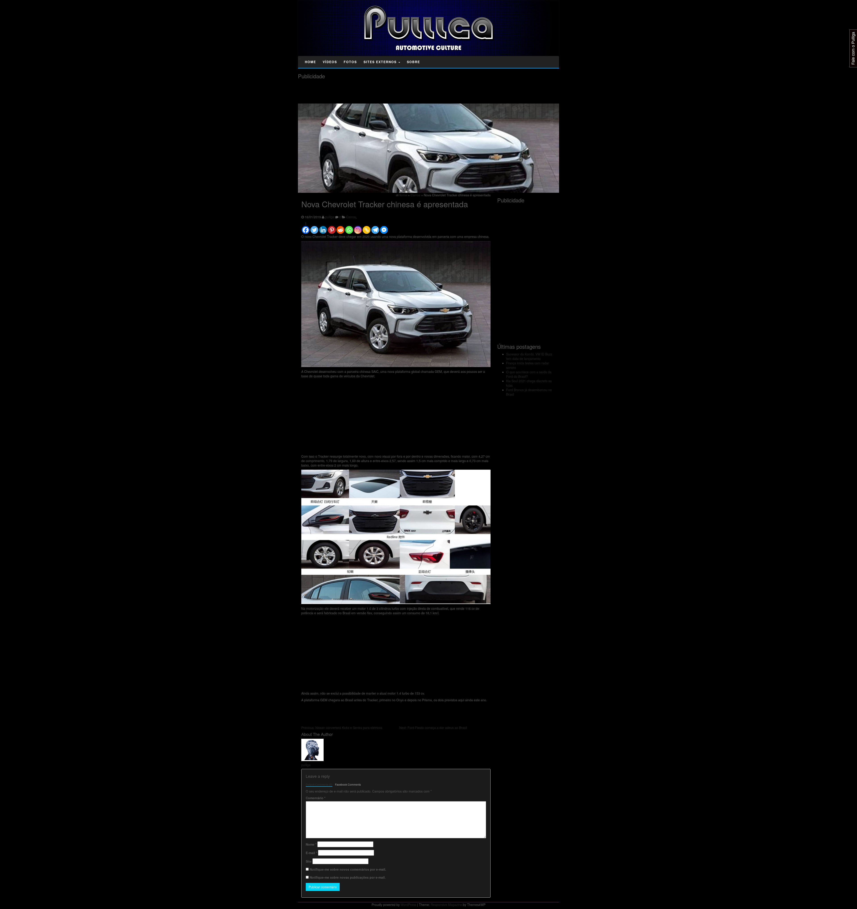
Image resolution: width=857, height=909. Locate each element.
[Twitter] (314, 228)
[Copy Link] (366, 228)
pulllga (329, 217)
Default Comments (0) (319, 784)
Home (310, 62)
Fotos (350, 62)
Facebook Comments (348, 784)
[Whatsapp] (349, 228)
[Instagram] (358, 228)
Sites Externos (381, 62)
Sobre (413, 62)
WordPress (408, 904)
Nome (311, 844)
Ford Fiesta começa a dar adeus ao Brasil (433, 727)
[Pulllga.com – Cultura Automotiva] (299, 58)
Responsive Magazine (446, 904)
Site (309, 861)
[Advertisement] (379, 91)
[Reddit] (340, 228)
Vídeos (330, 62)
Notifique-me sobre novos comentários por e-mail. (348, 869)
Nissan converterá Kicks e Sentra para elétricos (341, 727)
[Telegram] (375, 228)
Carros (351, 217)
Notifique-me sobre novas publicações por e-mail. (348, 877)
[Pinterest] (332, 228)
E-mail (311, 853)
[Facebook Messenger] (384, 228)
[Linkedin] (323, 228)
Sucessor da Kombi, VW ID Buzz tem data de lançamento (529, 356)
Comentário (315, 798)
